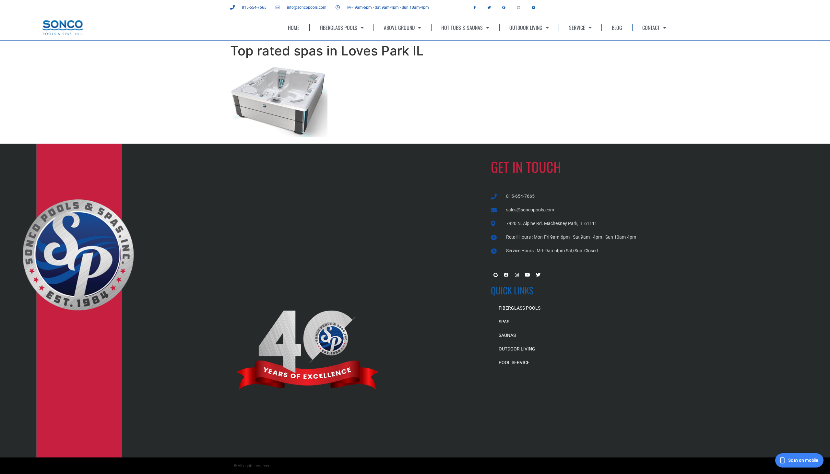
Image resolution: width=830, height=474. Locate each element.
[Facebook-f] (474, 7)
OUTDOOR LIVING (525, 27)
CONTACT (651, 27)
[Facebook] (506, 274)
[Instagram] (518, 7)
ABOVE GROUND (399, 27)
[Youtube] (533, 7)
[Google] (503, 7)
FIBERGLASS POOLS (338, 27)
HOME (294, 27)
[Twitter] (489, 7)
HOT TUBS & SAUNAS (462, 27)
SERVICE (577, 27)
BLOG (617, 27)
